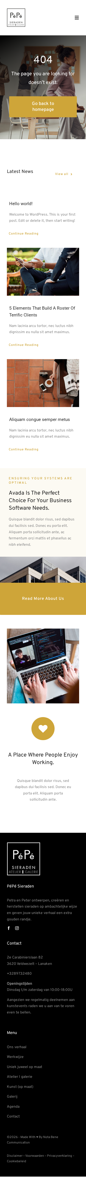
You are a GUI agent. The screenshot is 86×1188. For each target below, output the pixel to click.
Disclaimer (14, 1156)
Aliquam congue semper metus (39, 419)
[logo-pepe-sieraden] (16, 10)
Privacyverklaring (59, 1156)
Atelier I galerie (19, 1077)
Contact (13, 1116)
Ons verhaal (16, 1047)
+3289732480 (19, 973)
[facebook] (9, 928)
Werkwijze (15, 1057)
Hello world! (21, 203)
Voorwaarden (34, 1156)
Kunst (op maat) (20, 1087)
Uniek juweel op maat (24, 1067)
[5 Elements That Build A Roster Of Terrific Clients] (43, 272)
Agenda (13, 1106)
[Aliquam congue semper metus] (43, 383)
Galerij (12, 1096)
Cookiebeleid (16, 1161)
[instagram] (17, 928)
